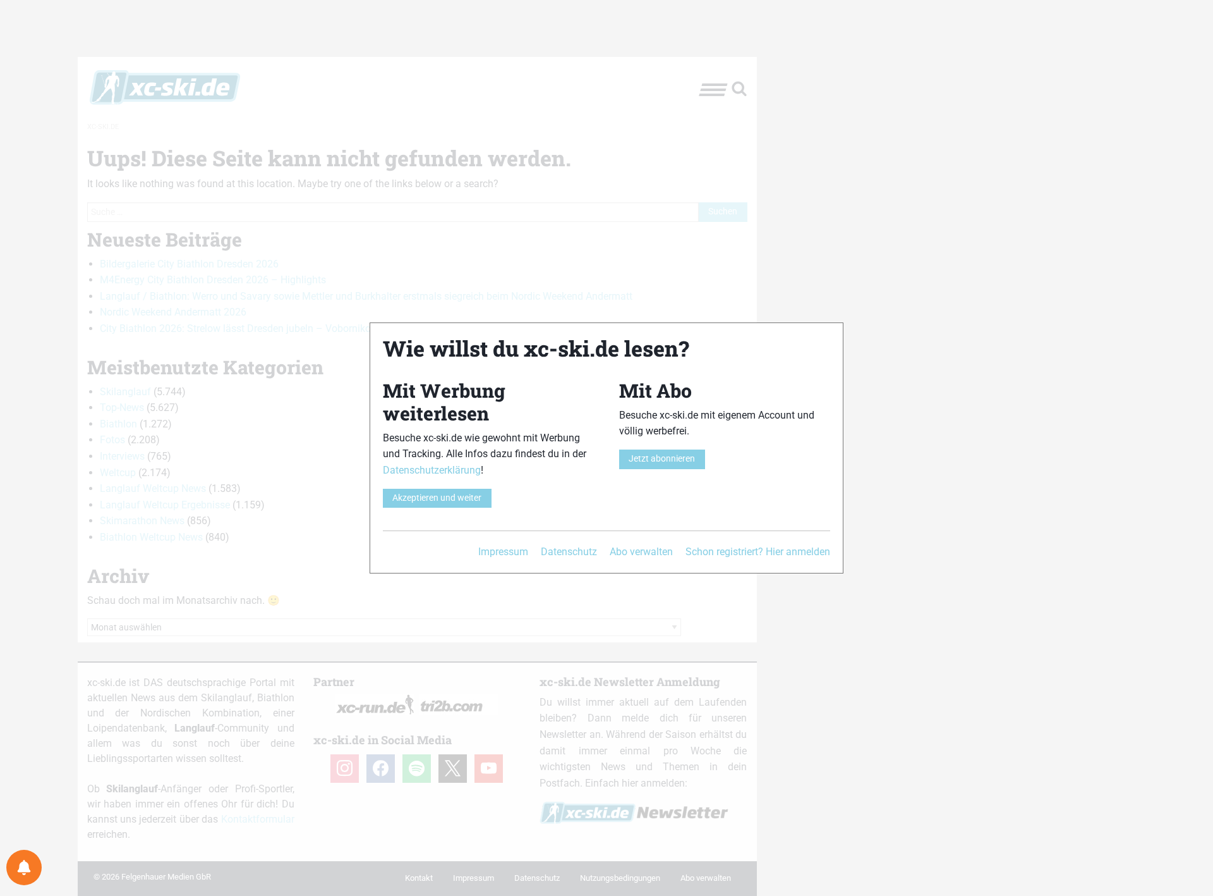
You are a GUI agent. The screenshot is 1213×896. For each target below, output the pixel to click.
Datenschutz (569, 552)
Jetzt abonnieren (662, 458)
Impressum (503, 552)
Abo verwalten (641, 552)
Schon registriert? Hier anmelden (757, 552)
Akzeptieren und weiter (436, 498)
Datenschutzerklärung (432, 470)
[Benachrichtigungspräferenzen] (24, 867)
